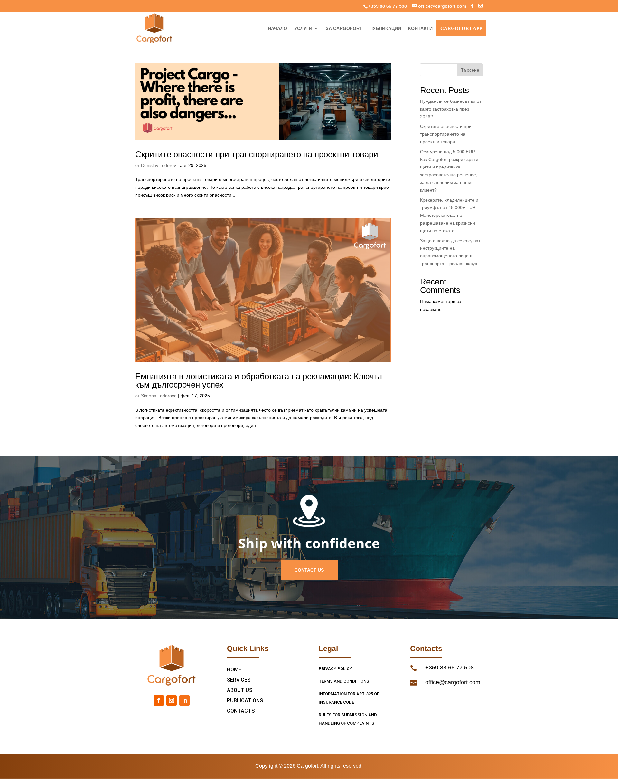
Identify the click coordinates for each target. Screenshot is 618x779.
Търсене (470, 69)
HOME (234, 670)
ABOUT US (239, 690)
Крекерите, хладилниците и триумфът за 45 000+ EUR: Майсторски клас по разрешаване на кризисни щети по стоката (449, 215)
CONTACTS (241, 711)
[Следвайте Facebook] (159, 700)
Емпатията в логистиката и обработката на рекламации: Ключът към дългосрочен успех (259, 380)
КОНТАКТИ (420, 28)
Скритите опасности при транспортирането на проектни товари (256, 154)
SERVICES (238, 680)
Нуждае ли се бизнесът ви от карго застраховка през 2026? (450, 109)
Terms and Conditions (344, 681)
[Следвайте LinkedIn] (184, 700)
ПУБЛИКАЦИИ (385, 28)
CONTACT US (309, 569)
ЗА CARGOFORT (344, 28)
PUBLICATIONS (245, 700)
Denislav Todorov (158, 165)
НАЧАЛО (277, 28)
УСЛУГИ (303, 28)
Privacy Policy (335, 668)
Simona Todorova (159, 395)
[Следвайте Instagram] (171, 700)
